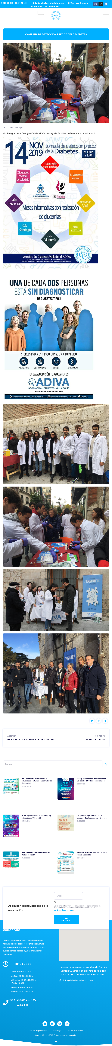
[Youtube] (59, 1023)
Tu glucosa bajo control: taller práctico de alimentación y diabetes (92, 816)
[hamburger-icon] (41, 13)
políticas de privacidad (63, 910)
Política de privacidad (38, 1030)
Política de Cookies (75, 1030)
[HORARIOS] (5, 964)
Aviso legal (57, 1030)
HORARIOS (23, 964)
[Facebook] (95, 4)
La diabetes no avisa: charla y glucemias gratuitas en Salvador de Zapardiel (37, 780)
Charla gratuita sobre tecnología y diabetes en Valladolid (36, 816)
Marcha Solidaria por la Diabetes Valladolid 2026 (36, 853)
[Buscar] (105, 764)
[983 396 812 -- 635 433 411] (5, 1002)
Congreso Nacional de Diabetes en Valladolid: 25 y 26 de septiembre (91, 779)
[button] (92, 720)
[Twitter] (106, 4)
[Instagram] (100, 4)
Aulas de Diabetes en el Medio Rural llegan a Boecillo (92, 853)
